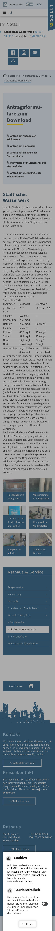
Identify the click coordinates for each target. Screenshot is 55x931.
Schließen (27, 924)
